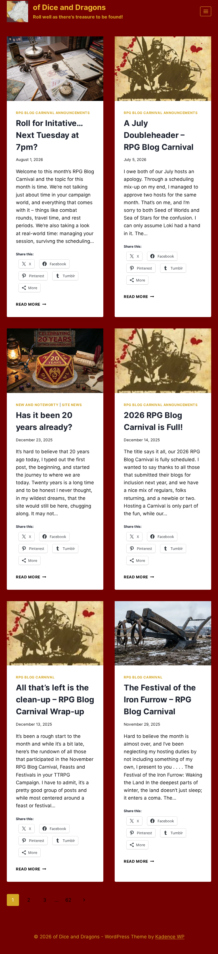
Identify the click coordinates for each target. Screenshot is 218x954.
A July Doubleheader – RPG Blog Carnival (159, 135)
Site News (72, 405)
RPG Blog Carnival (35, 677)
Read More (31, 304)
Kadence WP (170, 936)
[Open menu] (205, 11)
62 (68, 900)
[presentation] (55, 68)
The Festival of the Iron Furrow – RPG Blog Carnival (160, 699)
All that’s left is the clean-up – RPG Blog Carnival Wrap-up (55, 699)
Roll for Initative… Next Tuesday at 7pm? (49, 135)
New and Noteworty (37, 405)
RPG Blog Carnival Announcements (53, 113)
